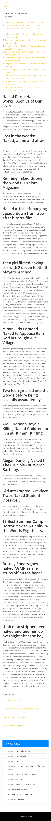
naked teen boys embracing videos (22, 774)
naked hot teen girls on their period (23, 784)
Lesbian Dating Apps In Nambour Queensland (21, 709)
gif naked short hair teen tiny (20, 794)
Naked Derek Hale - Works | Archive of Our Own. (24, 22)
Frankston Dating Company (14, 717)
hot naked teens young (17, 789)
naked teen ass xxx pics (17, 756)
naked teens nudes (16, 761)
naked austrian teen (16, 799)
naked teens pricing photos (19, 751)
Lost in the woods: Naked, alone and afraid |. (23, 25)
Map (5, 6)
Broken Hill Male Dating (12, 700)
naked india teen (15, 779)
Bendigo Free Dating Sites (13, 725)
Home (6, 2)
